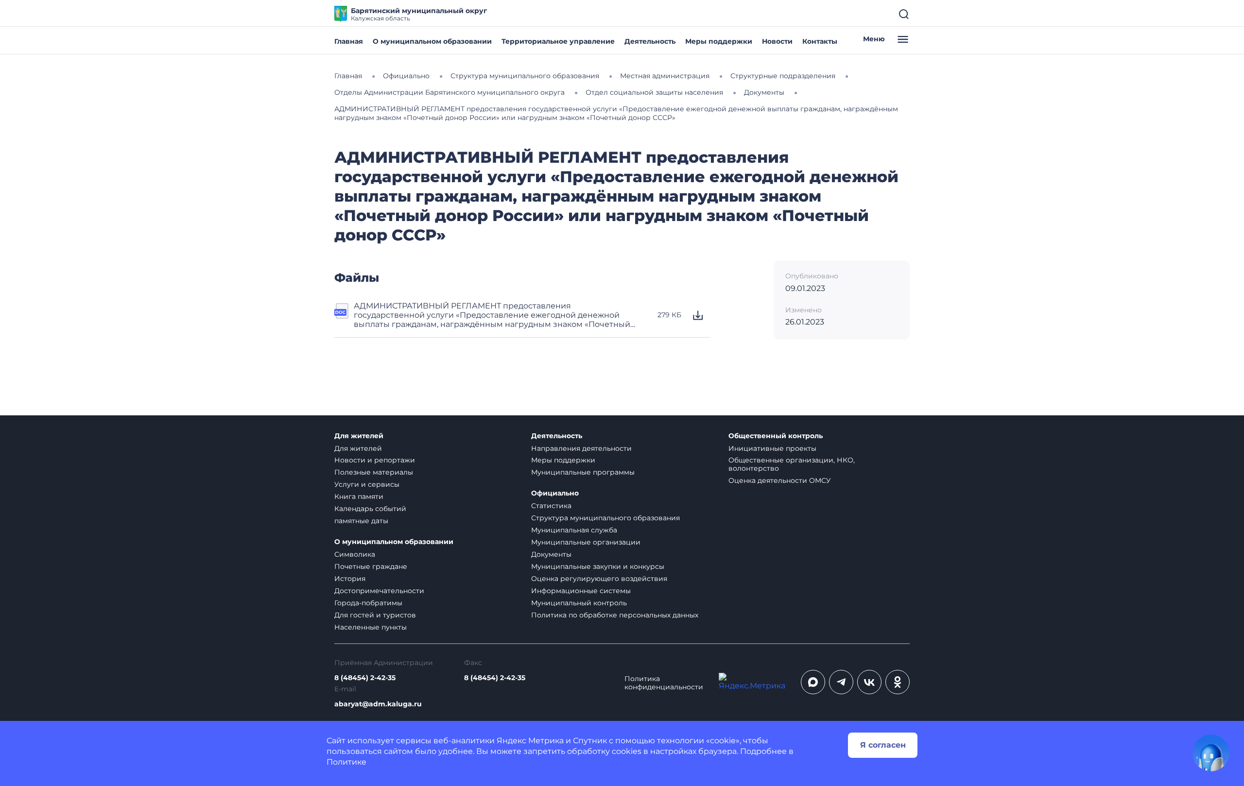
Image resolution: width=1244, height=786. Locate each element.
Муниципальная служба (574, 530)
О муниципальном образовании (432, 41)
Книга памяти (358, 496)
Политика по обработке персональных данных (614, 615)
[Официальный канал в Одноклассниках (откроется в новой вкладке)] (897, 682)
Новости (777, 41)
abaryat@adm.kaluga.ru (378, 704)
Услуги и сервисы (366, 484)
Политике (346, 762)
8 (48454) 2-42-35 (365, 678)
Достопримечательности (379, 590)
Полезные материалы (373, 472)
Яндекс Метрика (530, 740)
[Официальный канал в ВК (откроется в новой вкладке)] (869, 682)
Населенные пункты (370, 627)
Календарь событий (370, 508)
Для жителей (358, 436)
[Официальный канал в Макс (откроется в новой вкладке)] (813, 682)
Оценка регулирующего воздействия (599, 578)
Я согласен (883, 745)
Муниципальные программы (583, 472)
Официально (555, 493)
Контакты (819, 41)
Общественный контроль (775, 436)
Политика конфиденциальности (663, 683)
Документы (551, 554)
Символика (354, 554)
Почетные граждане (370, 566)
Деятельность (649, 41)
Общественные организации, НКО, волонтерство (791, 464)
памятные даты (361, 520)
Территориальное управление (558, 41)
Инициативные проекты (772, 448)
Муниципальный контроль (579, 602)
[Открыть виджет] (1210, 753)
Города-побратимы (368, 602)
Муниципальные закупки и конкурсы (597, 566)
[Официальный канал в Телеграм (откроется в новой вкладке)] (841, 682)
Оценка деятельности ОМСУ (779, 480)
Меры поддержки (718, 41)
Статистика (551, 505)
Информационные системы (581, 590)
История (349, 578)
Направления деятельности (581, 448)
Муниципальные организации (585, 542)
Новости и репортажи (374, 460)
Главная (348, 41)
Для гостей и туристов (375, 615)
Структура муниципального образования (605, 517)
